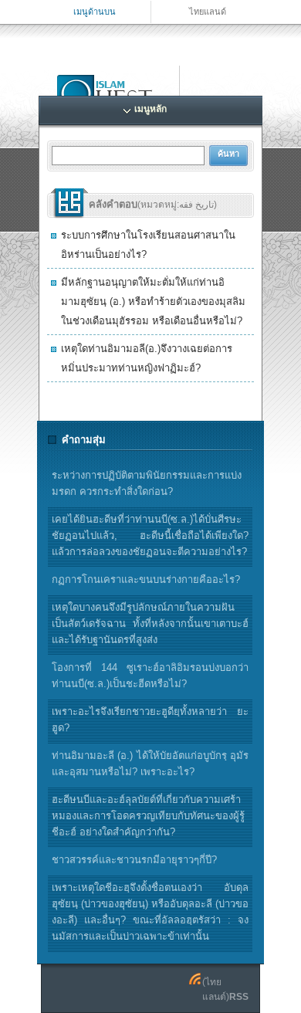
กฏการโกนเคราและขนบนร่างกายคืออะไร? (146, 579)
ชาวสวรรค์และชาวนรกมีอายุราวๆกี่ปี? (134, 860)
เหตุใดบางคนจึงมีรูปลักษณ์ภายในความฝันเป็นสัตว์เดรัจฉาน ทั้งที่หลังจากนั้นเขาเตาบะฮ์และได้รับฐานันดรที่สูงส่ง (150, 623)
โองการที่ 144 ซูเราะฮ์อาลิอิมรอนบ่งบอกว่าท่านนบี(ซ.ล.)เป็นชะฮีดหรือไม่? (150, 675)
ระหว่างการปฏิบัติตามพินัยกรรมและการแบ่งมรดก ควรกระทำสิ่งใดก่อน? (147, 483)
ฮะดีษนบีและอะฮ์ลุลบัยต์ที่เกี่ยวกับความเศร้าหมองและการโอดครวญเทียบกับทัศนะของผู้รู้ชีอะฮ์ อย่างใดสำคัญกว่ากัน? (148, 816)
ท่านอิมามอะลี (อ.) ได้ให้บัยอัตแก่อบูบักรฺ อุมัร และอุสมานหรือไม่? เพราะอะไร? (150, 764)
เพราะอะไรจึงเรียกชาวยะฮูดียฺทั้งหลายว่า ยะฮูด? (150, 719)
